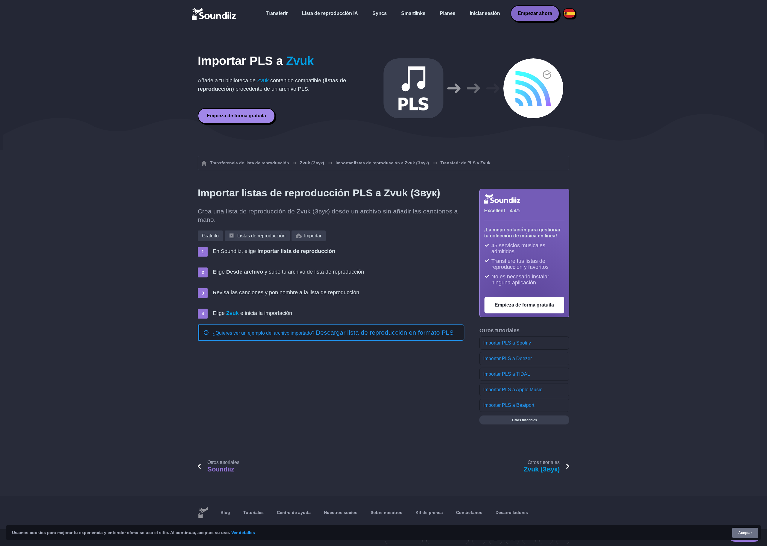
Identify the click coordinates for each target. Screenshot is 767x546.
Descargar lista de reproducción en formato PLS (385, 332)
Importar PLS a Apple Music (512, 389)
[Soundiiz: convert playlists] (203, 513)
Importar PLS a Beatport (508, 405)
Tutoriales (253, 512)
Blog (225, 512)
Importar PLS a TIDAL (506, 374)
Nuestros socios (340, 512)
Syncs (379, 13)
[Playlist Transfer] (214, 13)
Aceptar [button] (745, 533)
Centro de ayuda (294, 512)
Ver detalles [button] (243, 532)
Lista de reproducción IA (330, 13)
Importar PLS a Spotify (507, 342)
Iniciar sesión (485, 13)
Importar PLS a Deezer (507, 358)
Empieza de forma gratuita (236, 115)
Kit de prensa (429, 512)
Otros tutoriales (524, 420)
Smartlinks (413, 13)
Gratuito (210, 235)
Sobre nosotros (386, 512)
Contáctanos (469, 512)
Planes (447, 13)
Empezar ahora (535, 13)
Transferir (277, 13)
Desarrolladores (512, 512)
